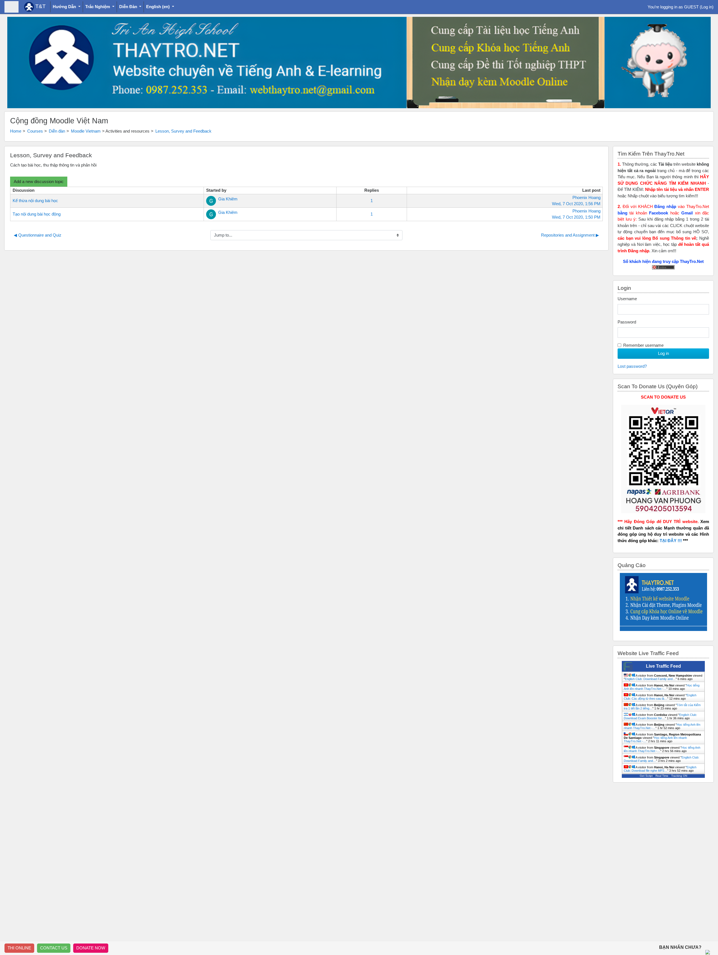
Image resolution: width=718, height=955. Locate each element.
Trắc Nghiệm (98, 6)
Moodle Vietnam (86, 131)
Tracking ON (679, 775)
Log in (706, 6)
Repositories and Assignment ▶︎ (570, 235)
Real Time (661, 775)
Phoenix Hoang (586, 197)
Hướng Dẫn (65, 6)
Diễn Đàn (128, 6)
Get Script (646, 775)
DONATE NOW (90, 947)
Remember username (643, 345)
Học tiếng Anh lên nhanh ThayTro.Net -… (661, 687)
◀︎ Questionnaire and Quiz (37, 235)
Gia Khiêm (228, 198)
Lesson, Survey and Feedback (183, 131)
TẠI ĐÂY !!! (671, 540)
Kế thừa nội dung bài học (35, 200)
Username (627, 298)
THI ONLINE (19, 947)
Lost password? (632, 366)
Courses (35, 131)
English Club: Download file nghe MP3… (660, 769)
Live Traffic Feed (663, 666)
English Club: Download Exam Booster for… (660, 716)
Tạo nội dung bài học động (37, 214)
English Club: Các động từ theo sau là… (660, 696)
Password (627, 322)
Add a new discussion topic (39, 181)
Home (15, 131)
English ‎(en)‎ (158, 6)
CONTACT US (53, 947)
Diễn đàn (57, 131)
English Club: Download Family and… (650, 679)
